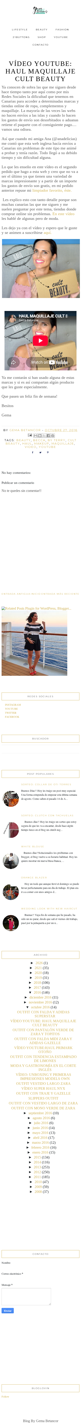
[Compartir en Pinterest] (52, 435)
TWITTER (10, 712)
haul (27, 443)
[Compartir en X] (44, 435)
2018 (37, 982)
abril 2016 (40, 1138)
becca (39, 440)
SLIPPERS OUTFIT (43, 1098)
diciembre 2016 (40, 997)
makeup (41, 443)
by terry (56, 440)
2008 (38, 1192)
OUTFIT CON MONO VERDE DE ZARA (43, 1108)
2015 (37, 1157)
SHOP (42, 37)
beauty (23, 440)
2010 (38, 1182)
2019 (38, 978)
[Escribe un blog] (40, 435)
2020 (38, 973)
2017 (37, 987)
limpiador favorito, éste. (52, 190)
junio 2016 (40, 1128)
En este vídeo (62, 214)
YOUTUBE (61, 37)
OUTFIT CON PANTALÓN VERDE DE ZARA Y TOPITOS (43, 1032)
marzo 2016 (40, 1142)
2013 (37, 1167)
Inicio (36, 593)
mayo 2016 (40, 1133)
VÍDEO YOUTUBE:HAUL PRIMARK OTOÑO (43, 1050)
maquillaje (63, 443)
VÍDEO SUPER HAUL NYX (43, 1088)
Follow (5, 1396)
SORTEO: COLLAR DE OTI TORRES (46, 784)
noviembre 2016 (40, 1002)
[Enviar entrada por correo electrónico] (30, 435)
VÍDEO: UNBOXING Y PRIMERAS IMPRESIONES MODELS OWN (43, 1077)
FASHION (62, 29)
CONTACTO (41, 44)
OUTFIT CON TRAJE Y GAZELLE (43, 1093)
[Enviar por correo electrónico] (35, 435)
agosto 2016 (41, 1118)
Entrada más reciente (60, 593)
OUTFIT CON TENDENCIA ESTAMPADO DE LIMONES (43, 1059)
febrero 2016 (40, 1147)
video (30, 447)
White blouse (32, 846)
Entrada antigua (16, 593)
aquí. (48, 232)
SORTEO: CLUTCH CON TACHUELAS (47, 815)
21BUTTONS (21, 37)
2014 (37, 1162)
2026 (39, 963)
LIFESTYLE (20, 29)
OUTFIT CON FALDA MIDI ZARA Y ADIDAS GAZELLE (43, 1041)
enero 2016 (40, 1152)
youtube (47, 447)
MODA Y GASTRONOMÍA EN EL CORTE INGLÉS (43, 1068)
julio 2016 (41, 1123)
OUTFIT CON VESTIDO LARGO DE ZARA (43, 1103)
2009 (38, 1187)
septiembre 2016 (40, 1113)
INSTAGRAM (13, 704)
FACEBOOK (12, 716)
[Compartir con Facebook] (48, 435)
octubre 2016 (40, 1007)
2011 (37, 1177)
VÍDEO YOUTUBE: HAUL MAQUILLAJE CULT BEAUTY (43, 1023)
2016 (37, 992)
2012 (37, 1172)
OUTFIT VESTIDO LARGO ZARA (43, 1083)
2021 (38, 968)
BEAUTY (42, 29)
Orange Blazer (34, 877)
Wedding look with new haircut (49, 908)
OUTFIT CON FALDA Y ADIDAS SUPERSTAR (43, 1014)
